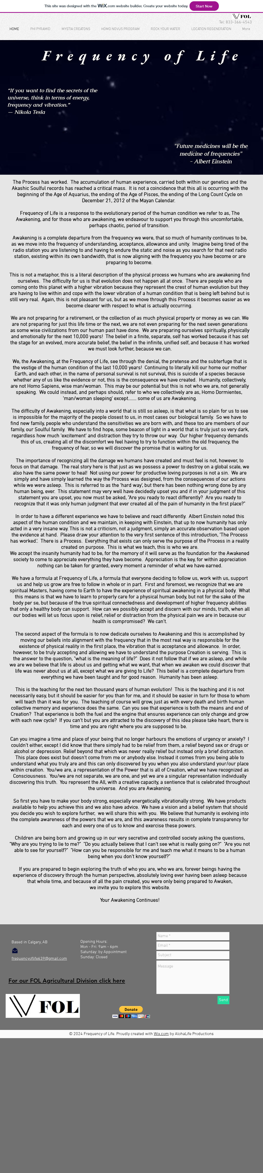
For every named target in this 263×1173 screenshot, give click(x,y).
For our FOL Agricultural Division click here (66, 980)
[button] (131, 1012)
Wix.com (161, 1034)
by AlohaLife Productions (191, 1034)
